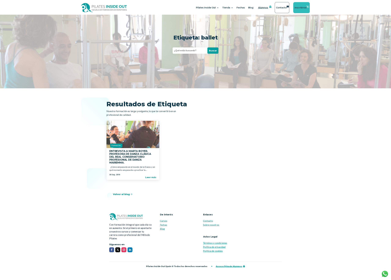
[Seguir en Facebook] (111, 249)
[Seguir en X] (117, 249)
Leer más (150, 177)
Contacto (281, 7)
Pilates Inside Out (206, 7)
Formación (116, 145)
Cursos (163, 220)
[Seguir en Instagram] (123, 249)
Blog (250, 7)
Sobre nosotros (211, 224)
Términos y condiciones (215, 243)
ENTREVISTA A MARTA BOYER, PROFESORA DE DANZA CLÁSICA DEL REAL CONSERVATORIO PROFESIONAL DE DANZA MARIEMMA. (130, 157)
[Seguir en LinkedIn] (130, 249)
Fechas (241, 7)
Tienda (226, 7)
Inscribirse (301, 7)
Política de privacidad (214, 247)
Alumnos (263, 7)
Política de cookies (213, 250)
